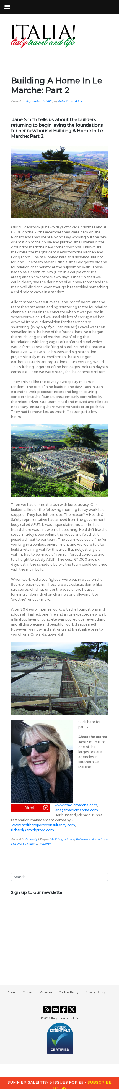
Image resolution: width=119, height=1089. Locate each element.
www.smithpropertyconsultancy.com (43, 825)
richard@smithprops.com (32, 830)
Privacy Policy (95, 992)
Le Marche (30, 843)
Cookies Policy (69, 992)
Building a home (62, 839)
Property (31, 839)
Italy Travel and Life (64, 1018)
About (11, 992)
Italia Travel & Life (70, 101)
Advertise (46, 992)
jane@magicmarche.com (76, 810)
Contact (28, 992)
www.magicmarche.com (76, 805)
